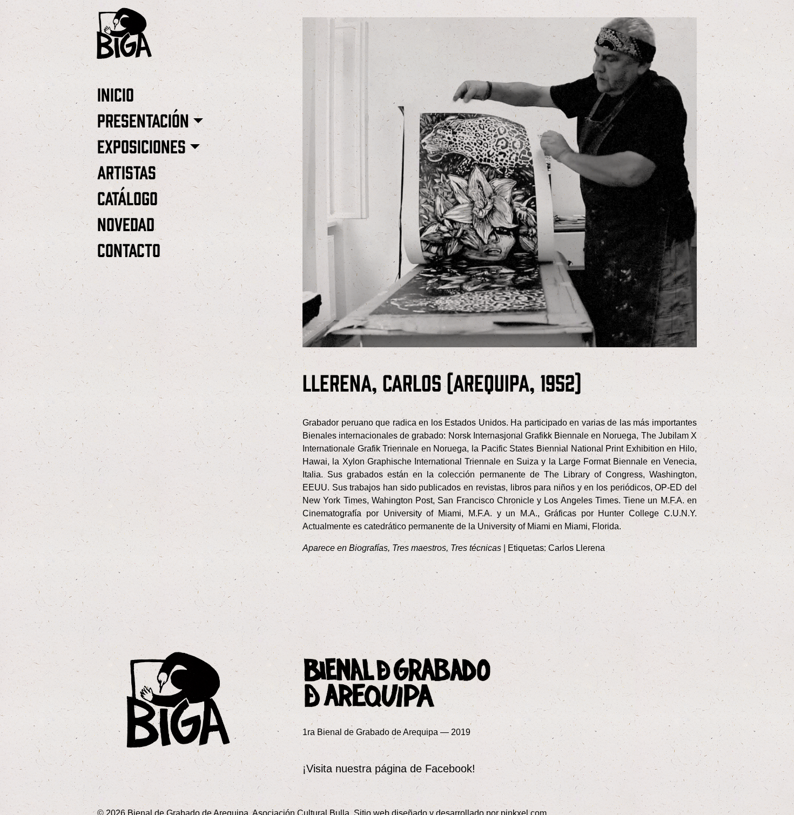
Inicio (115, 93)
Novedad (125, 223)
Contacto (128, 249)
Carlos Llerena (576, 548)
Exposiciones (141, 145)
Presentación (143, 119)
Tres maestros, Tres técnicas (446, 548)
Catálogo (127, 197)
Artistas (126, 171)
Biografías (368, 548)
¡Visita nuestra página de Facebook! (388, 768)
